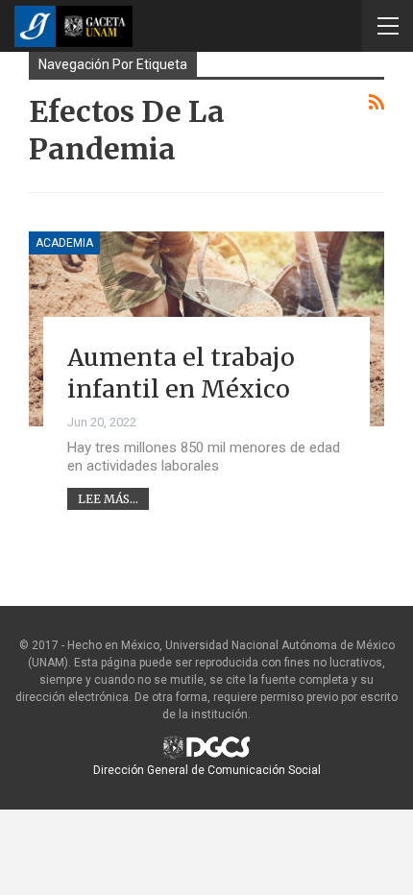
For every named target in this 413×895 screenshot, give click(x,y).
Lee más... (108, 499)
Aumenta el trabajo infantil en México (181, 373)
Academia (64, 243)
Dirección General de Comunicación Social (207, 770)
